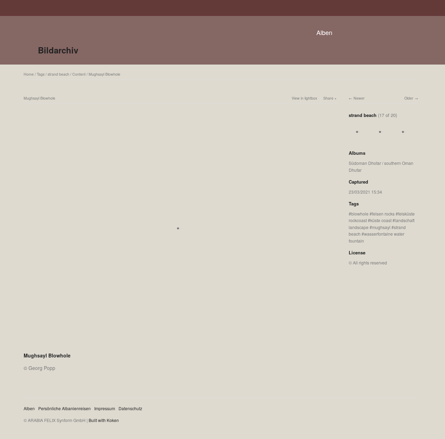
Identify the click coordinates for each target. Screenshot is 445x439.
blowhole (360, 214)
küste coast (380, 220)
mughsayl (381, 227)
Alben (324, 32)
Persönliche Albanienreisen (64, 408)
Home (29, 74)
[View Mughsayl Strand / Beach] (359, 139)
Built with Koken (104, 420)
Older (408, 98)
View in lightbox (304, 98)
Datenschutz (130, 408)
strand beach (58, 74)
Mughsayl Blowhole (104, 74)
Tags (40, 74)
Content (79, 74)
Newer (359, 98)
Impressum (104, 408)
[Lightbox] (180, 346)
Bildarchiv (58, 50)
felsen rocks (383, 214)
